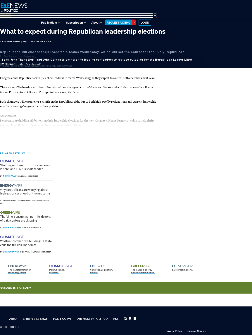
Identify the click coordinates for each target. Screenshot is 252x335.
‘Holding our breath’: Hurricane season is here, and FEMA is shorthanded (25, 167)
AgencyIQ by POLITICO (92, 319)
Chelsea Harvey (11, 252)
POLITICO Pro (62, 319)
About (95, 22)
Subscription (74, 22)
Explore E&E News (35, 319)
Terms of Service (196, 331)
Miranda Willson (11, 227)
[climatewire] (12, 161)
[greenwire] (10, 212)
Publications (49, 22)
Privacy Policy (174, 331)
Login (145, 22)
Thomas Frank (10, 176)
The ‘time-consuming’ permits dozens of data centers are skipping (25, 218)
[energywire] (11, 185)
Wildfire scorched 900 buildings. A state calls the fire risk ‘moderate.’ (26, 243)
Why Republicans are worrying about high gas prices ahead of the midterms (25, 191)
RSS (115, 319)
